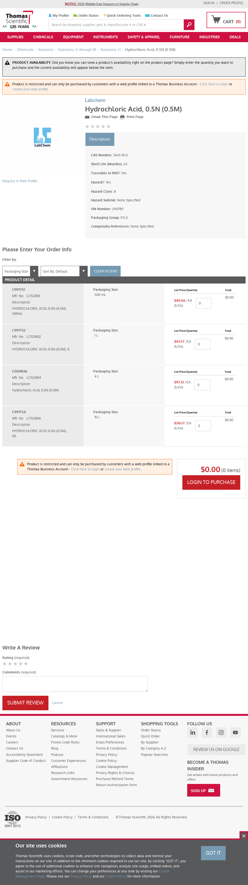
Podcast (57, 754)
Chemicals (43, 37)
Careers (12, 742)
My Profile (60, 15)
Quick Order (150, 736)
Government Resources (69, 778)
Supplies (15, 37)
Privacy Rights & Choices (115, 772)
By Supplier (150, 742)
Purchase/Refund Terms (115, 778)
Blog (54, 748)
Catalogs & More (64, 736)
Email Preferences (110, 742)
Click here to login (214, 84)
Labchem (95, 100)
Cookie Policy (106, 760)
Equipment (73, 37)
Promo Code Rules (65, 742)
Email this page (104, 117)
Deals (235, 37)
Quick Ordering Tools (124, 15)
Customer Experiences (68, 760)
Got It (213, 853)
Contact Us (159, 15)
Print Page (135, 117)
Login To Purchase (211, 482)
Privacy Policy (106, 754)
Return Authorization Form (116, 784)
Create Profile (231, 3)
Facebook (207, 732)
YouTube (235, 732)
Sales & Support (108, 730)
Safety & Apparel (144, 37)
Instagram (221, 732)
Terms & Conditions (111, 748)
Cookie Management (112, 766)
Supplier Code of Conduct (26, 760)
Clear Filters (105, 271)
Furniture (179, 37)
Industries (209, 37)
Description (99, 139)
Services (57, 730)
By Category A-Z (153, 748)
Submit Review (25, 702)
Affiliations (59, 766)
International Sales (110, 736)
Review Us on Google (217, 749)
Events (11, 736)
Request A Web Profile (19, 181)
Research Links (63, 772)
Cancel (57, 702)
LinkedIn (192, 732)
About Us (13, 730)
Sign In (209, 3)
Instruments (105, 37)
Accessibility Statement (24, 754)
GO (189, 24)
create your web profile (30, 89)
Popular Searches (154, 754)
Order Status (88, 15)
